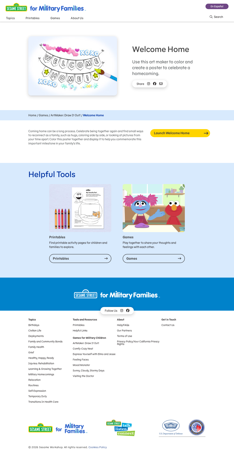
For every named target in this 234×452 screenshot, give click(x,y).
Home (32, 115)
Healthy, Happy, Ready (41, 358)
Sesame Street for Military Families (45, 7)
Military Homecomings (41, 374)
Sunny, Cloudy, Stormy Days (88, 370)
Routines (33, 385)
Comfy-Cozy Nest (83, 348)
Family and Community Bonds (45, 341)
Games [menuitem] (55, 18)
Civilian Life (34, 330)
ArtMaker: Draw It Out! (66, 115)
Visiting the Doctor (83, 376)
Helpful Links (80, 330)
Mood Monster (81, 365)
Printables (78, 325)
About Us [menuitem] (77, 18)
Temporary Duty (37, 396)
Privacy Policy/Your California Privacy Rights (138, 343)
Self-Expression (37, 390)
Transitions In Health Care (43, 401)
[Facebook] (154, 84)
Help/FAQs (123, 325)
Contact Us (167, 325)
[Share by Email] (161, 84)
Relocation (34, 380)
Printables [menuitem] (33, 18)
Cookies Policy (97, 447)
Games (43, 115)
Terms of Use (124, 336)
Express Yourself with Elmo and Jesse (94, 354)
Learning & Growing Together (45, 369)
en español (217, 6)
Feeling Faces (81, 359)
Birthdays (33, 325)
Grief (31, 352)
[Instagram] (148, 84)
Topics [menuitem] (10, 18)
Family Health (36, 347)
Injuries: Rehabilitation (41, 363)
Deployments (36, 336)
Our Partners (124, 330)
